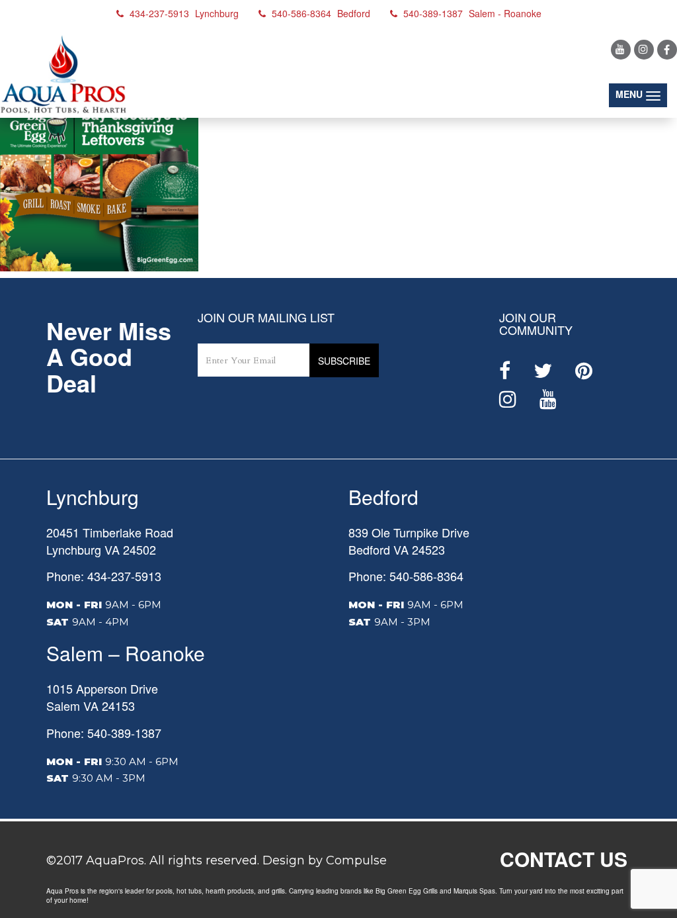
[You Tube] (621, 50)
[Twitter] (543, 371)
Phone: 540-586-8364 (405, 575)
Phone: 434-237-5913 (103, 575)
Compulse (356, 860)
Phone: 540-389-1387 (103, 732)
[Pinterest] (583, 371)
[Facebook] (667, 50)
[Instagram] (644, 50)
